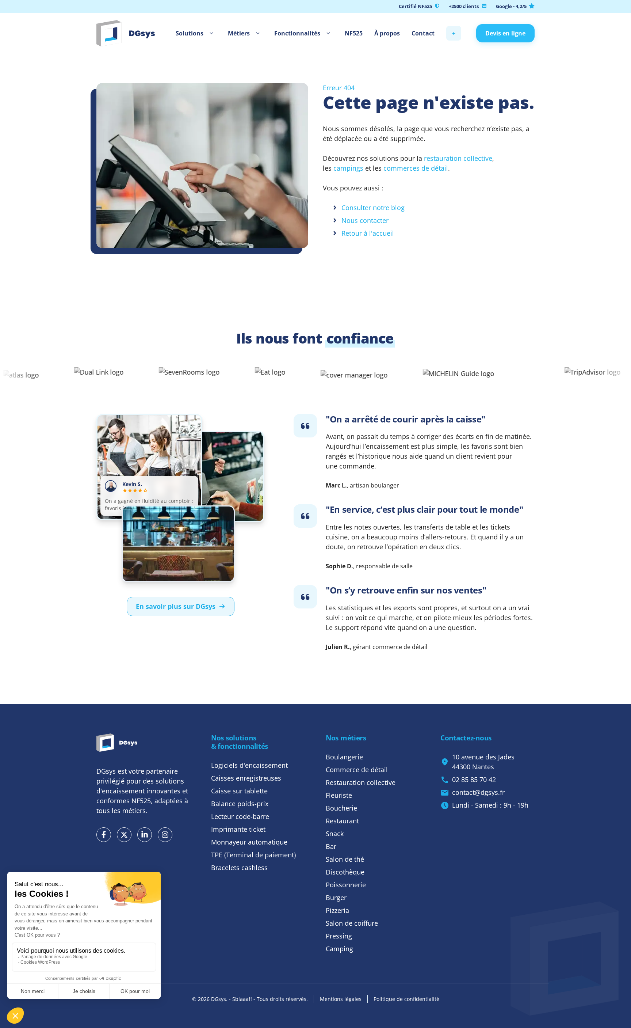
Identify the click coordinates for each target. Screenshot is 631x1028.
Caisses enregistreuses (246, 778)
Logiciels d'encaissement (249, 765)
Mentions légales (341, 998)
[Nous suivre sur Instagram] (165, 834)
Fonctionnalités (297, 33)
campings (348, 168)
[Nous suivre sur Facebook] (103, 834)
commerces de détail (415, 168)
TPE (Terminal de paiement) (253, 854)
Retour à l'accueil (367, 233)
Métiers (239, 33)
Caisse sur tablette (239, 790)
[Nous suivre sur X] (124, 834)
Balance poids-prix (239, 803)
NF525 (354, 33)
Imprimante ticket (238, 829)
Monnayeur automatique (249, 842)
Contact (423, 33)
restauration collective (458, 158)
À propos (387, 33)
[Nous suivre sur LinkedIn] (144, 834)
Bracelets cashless (239, 867)
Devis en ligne (505, 33)
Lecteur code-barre (240, 816)
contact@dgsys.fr (478, 792)
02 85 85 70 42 (474, 779)
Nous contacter (365, 220)
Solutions (189, 33)
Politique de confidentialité (406, 998)
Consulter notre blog (373, 207)
